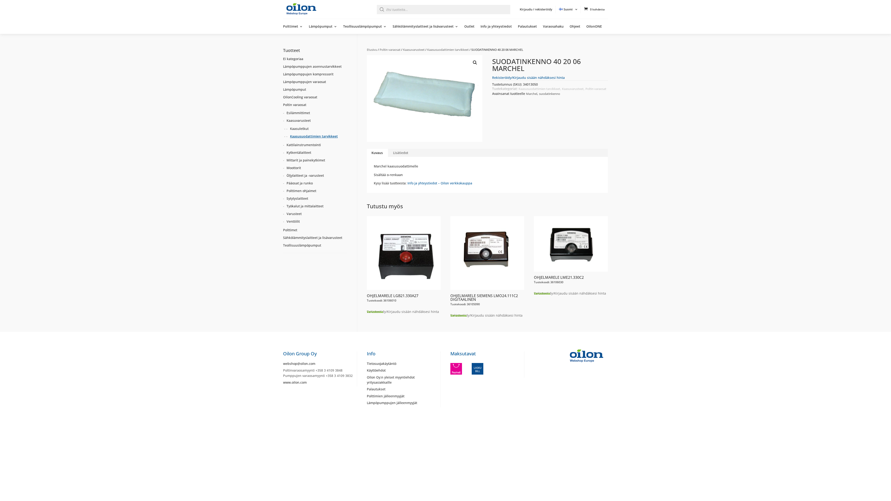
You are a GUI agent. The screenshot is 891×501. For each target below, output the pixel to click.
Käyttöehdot (376, 370)
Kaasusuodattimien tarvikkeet (448, 50)
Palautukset (527, 27)
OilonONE (594, 27)
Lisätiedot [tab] (400, 153)
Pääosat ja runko (300, 183)
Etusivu (372, 50)
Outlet (469, 27)
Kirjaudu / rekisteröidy (536, 9)
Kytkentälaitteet (299, 152)
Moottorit (294, 168)
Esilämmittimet (298, 113)
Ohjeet (575, 27)
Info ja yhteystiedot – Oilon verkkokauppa (439, 183)
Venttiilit (293, 221)
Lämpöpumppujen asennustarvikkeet (312, 66)
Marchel (531, 94)
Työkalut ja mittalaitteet (305, 206)
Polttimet (290, 27)
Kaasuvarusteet (414, 50)
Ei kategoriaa (293, 59)
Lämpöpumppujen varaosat (304, 82)
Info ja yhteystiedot (496, 27)
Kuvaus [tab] (377, 153)
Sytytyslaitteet (297, 198)
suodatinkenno (549, 94)
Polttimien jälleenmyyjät (385, 396)
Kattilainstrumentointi (304, 145)
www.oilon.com (295, 382)
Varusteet (294, 214)
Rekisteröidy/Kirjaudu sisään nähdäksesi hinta (528, 77)
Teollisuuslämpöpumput (362, 27)
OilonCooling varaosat (300, 97)
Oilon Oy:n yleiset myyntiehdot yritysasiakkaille (391, 380)
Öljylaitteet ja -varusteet (305, 175)
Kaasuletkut (299, 128)
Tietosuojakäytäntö (381, 363)
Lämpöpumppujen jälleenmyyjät (392, 403)
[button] (475, 62)
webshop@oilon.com (299, 363)
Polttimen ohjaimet (301, 191)
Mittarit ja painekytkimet (306, 160)
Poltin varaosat (390, 50)
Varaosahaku (553, 27)
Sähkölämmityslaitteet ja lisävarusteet (423, 27)
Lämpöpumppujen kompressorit (308, 74)
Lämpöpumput (321, 27)
